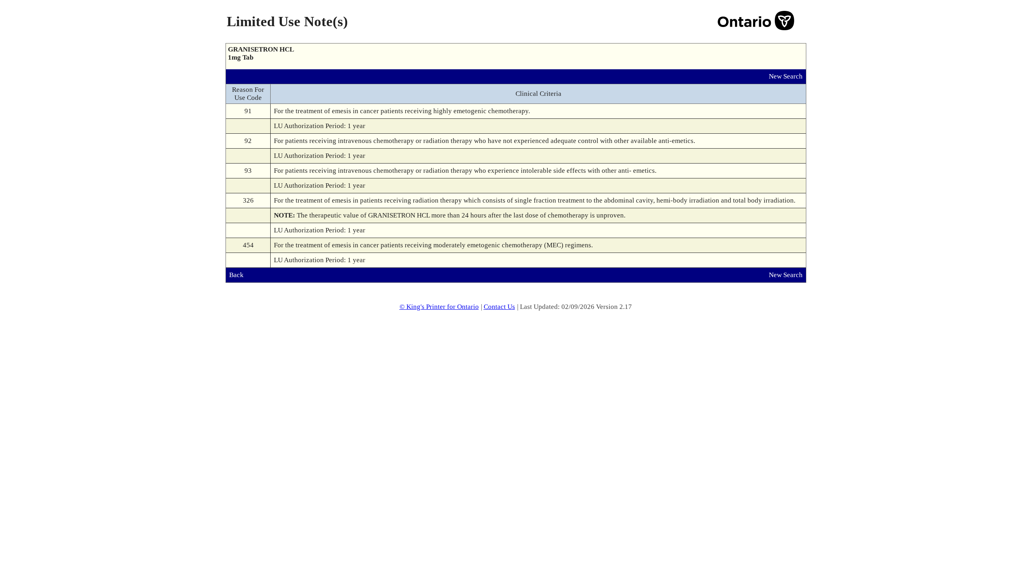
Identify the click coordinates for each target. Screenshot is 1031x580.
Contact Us (499, 307)
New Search (786, 76)
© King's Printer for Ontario (439, 307)
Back (236, 275)
